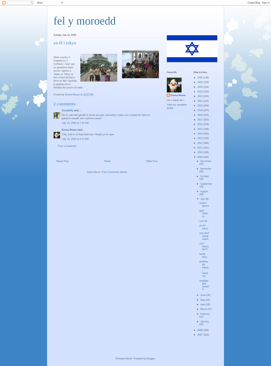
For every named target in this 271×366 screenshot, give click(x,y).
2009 (200, 157)
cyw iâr (203, 221)
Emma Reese (69, 129)
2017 (200, 119)
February (205, 314)
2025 (200, 82)
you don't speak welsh (204, 236)
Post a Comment (67, 146)
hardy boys (203, 255)
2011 (200, 147)
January (204, 321)
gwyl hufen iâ (203, 213)
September (206, 183)
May (203, 299)
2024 (200, 87)
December (205, 161)
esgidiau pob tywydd (204, 285)
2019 (200, 110)
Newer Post (62, 161)
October (204, 176)
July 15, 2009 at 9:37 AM (75, 139)
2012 (200, 143)
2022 (200, 96)
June (203, 295)
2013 (200, 138)
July (203, 199)
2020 (200, 105)
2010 (200, 152)
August (204, 191)
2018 (200, 115)
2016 (200, 124)
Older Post (152, 161)
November (205, 168)
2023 (200, 91)
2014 (200, 133)
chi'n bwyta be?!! (204, 246)
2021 (200, 101)
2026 (200, 77)
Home (107, 161)
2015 (200, 129)
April (203, 304)
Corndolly (67, 110)
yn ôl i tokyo (203, 227)
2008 (200, 330)
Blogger (151, 358)
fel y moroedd (84, 21)
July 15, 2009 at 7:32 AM (75, 123)
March (204, 309)
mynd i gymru (204, 204)
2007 (200, 334)
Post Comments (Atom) (114, 172)
